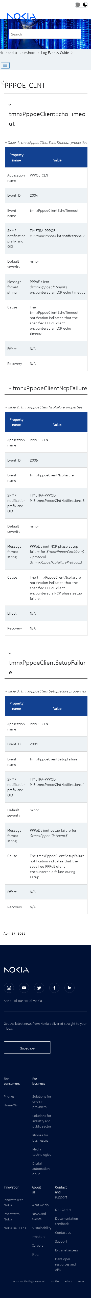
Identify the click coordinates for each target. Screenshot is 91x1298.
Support (61, 1241)
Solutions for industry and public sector (41, 1121)
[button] (10, 104)
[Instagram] (9, 988)
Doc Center (63, 1209)
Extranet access (66, 1250)
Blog (35, 1254)
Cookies (55, 1281)
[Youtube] (24, 988)
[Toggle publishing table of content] (5, 65)
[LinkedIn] (69, 988)
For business (38, 1081)
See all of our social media (23, 1000)
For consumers (12, 1081)
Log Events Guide (55, 52)
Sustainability (41, 1227)
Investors (38, 1236)
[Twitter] (39, 988)
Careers (37, 1245)
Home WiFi (11, 1105)
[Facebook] (54, 988)
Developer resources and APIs (65, 1264)
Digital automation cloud (41, 1168)
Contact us (63, 1232)
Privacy (68, 1281)
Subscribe (27, 1048)
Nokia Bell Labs (15, 1227)
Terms (81, 1281)
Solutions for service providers (41, 1101)
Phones (9, 1096)
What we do (40, 1204)
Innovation (11, 1187)
